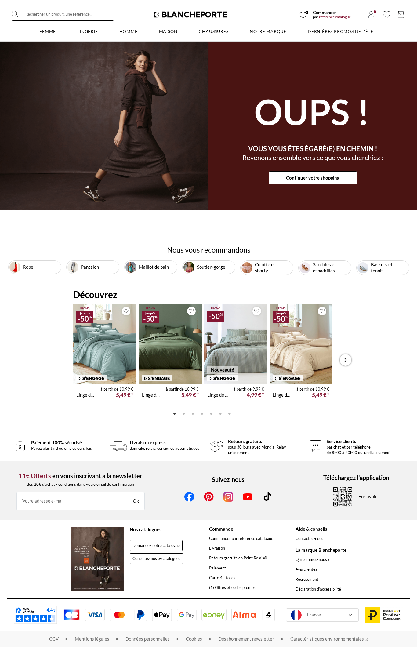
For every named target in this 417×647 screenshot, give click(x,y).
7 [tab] (230, 413)
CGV (54, 639)
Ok (136, 500)
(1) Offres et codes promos (232, 587)
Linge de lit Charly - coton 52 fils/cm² (218, 395)
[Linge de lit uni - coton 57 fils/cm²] (104, 344)
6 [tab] (220, 413)
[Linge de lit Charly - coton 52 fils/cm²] (235, 344)
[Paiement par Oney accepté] (214, 615)
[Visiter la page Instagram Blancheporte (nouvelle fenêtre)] (228, 497)
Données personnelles (147, 639)
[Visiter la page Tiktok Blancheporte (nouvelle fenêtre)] (267, 497)
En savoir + (369, 496)
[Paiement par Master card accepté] (119, 615)
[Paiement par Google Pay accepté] (187, 615)
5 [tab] (211, 413)
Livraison (217, 548)
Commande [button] (221, 529)
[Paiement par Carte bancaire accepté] (71, 615)
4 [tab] (202, 413)
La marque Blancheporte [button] (321, 550)
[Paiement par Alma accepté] (244, 615)
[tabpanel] (104, 356)
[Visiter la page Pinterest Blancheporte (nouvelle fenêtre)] (209, 497)
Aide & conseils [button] (311, 529)
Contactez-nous (309, 538)
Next (345, 360)
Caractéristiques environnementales (327, 639)
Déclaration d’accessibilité (318, 589)
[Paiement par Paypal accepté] (140, 615)
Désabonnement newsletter (246, 639)
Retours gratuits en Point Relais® (238, 557)
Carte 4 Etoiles (222, 577)
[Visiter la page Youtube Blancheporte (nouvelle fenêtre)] (248, 497)
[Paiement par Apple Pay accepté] (162, 615)
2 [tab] (184, 413)
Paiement (217, 567)
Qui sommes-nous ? (312, 559)
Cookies (194, 639)
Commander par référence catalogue (241, 538)
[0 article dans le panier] (401, 14)
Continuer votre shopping (312, 177)
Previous (80, 360)
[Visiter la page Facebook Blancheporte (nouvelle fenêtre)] (189, 497)
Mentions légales (92, 639)
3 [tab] (193, 413)
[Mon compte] (371, 14)
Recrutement (307, 579)
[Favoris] (387, 15)
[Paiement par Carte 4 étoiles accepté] (268, 615)
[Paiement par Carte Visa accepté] (95, 615)
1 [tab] (175, 413)
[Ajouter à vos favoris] (126, 311)
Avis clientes (306, 569)
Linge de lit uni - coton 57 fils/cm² (86, 395)
